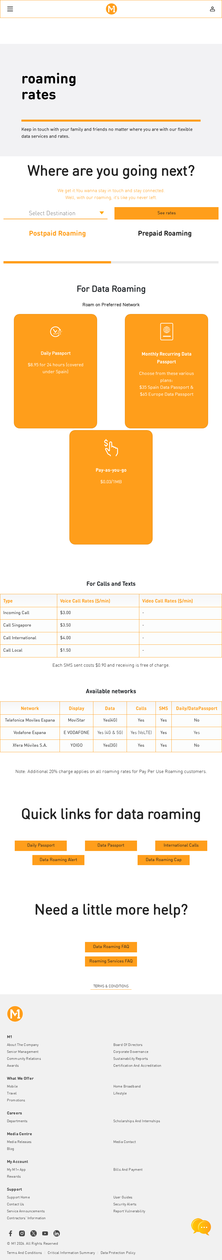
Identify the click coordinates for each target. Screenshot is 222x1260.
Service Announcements (26, 1211)
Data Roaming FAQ (111, 947)
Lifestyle (120, 1093)
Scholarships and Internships (136, 1121)
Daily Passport (41, 845)
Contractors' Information (26, 1218)
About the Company (22, 1045)
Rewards (14, 1177)
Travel (12, 1093)
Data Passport (110, 845)
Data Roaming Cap (164, 860)
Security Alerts (124, 1204)
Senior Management (22, 1052)
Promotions (16, 1100)
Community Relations (24, 1059)
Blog (10, 1149)
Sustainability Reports (130, 1059)
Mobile (12, 1086)
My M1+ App (16, 1170)
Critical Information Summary (71, 1253)
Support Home (18, 1197)
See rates (167, 213)
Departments (17, 1121)
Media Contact (124, 1142)
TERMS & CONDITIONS (111, 986)
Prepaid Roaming (165, 233)
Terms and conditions (24, 1253)
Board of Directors (128, 1045)
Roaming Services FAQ (111, 961)
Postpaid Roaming (57, 233)
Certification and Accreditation (137, 1066)
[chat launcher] (201, 1227)
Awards (13, 1066)
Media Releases (19, 1142)
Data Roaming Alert (58, 860)
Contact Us (15, 1204)
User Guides (123, 1197)
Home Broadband (127, 1086)
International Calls (181, 845)
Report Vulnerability (129, 1211)
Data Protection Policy (118, 1253)
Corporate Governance (130, 1052)
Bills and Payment (128, 1170)
